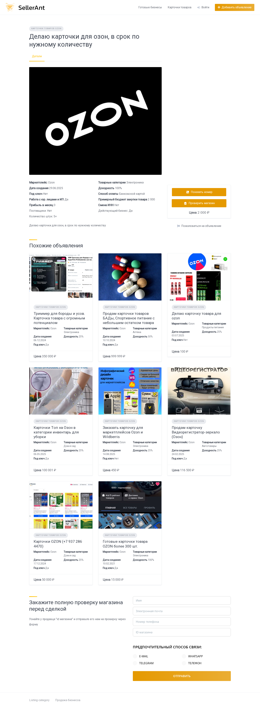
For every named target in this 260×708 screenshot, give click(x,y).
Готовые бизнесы (150, 7)
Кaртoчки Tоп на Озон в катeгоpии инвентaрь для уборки (56, 432)
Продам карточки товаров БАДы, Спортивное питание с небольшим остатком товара (129, 318)
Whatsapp (195, 656)
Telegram (146, 663)
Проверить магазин (202, 203)
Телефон (194, 663)
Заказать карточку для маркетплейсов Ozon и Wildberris (123, 432)
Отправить (181, 676)
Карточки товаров (180, 7)
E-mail (143, 656)
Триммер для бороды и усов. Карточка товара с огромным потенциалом (59, 318)
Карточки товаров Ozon (46, 28)
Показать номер (201, 192)
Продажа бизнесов (67, 700)
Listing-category (39, 700)
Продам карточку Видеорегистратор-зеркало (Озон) (196, 432)
